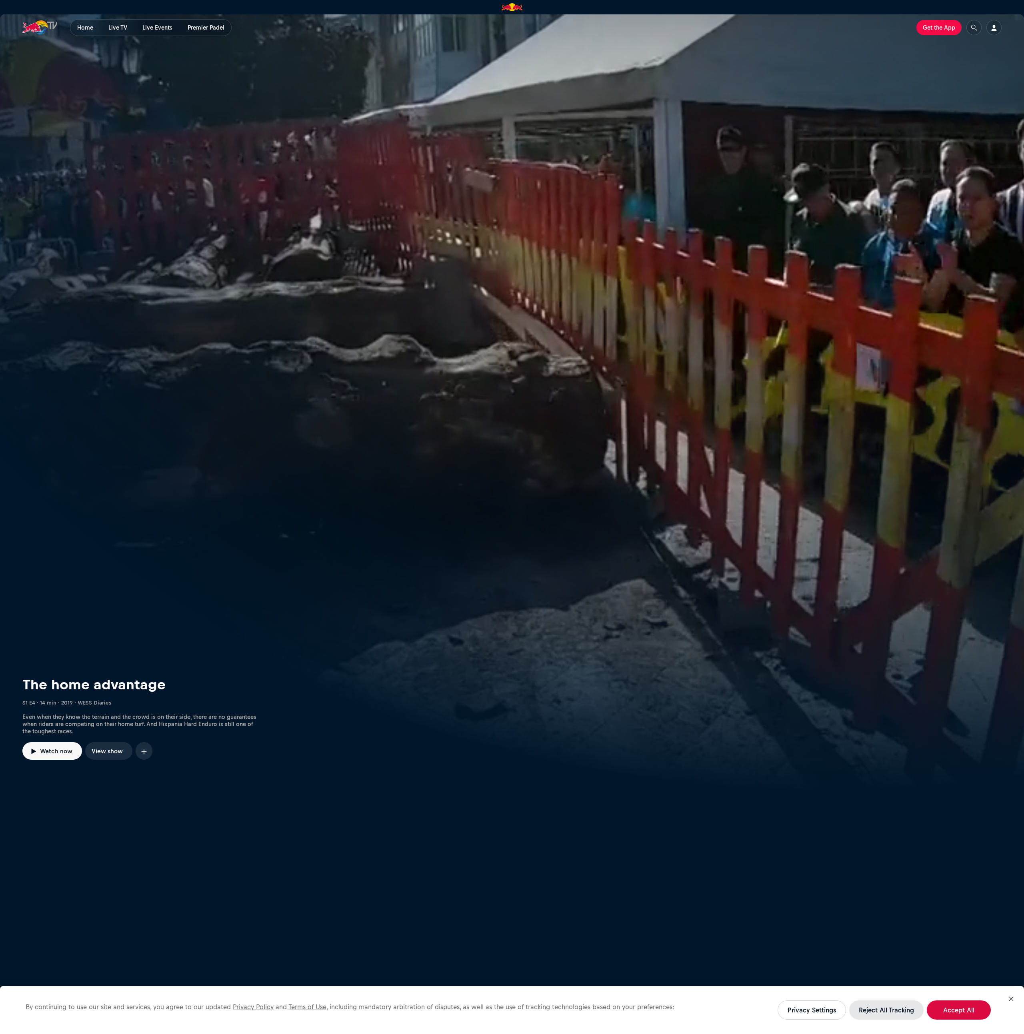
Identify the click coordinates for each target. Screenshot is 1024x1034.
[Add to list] (144, 750)
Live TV (117, 27)
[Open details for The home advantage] (512, 402)
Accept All (958, 1010)
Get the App (939, 27)
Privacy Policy (253, 1006)
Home (85, 27)
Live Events (157, 27)
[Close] (1011, 999)
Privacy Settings (812, 1010)
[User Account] (994, 27)
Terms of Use (307, 1006)
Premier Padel (206, 27)
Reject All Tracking (886, 1010)
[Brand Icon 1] (512, 7)
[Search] (974, 27)
